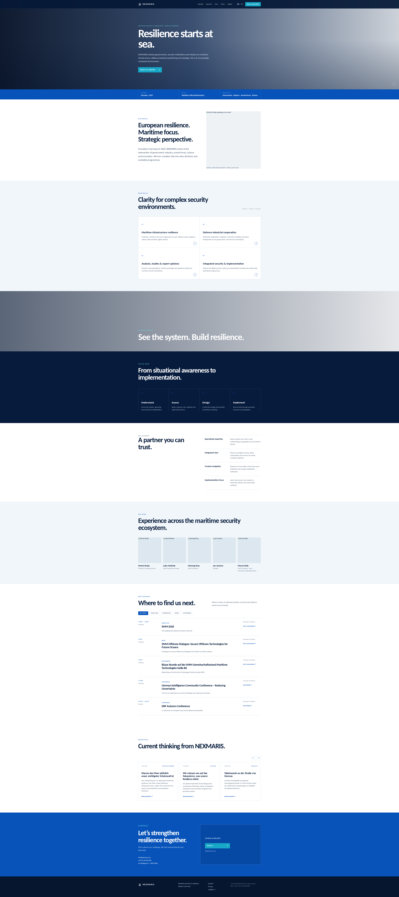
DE (242, 4)
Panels (177, 613)
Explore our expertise (150, 70)
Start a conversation (253, 4)
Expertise (200, 4)
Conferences (166, 613)
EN (238, 4)
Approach (209, 4)
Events (223, 4)
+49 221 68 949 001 (144, 860)
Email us (217, 846)
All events (143, 613)
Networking (187, 613)
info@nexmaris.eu (144, 857)
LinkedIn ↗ (212, 890)
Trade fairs (154, 613)
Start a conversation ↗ (249, 626)
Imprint (210, 884)
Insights (230, 4)
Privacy (210, 887)
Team (216, 4)
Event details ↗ (247, 685)
